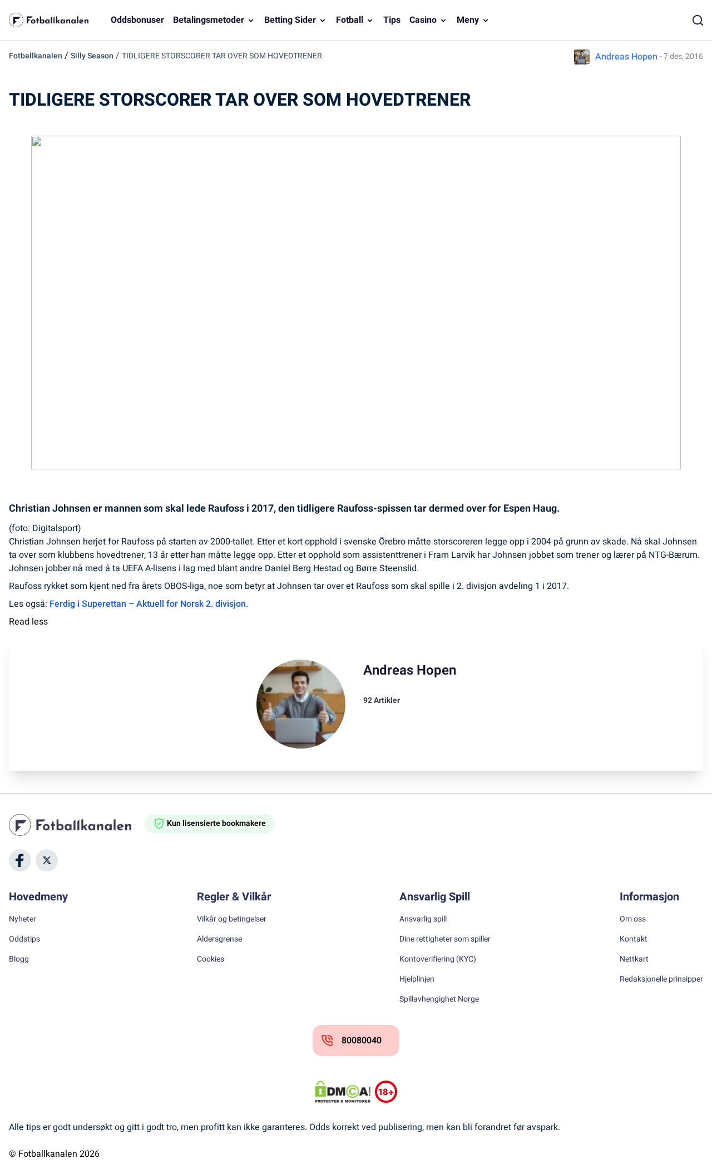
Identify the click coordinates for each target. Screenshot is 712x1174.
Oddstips (24, 939)
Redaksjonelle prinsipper (661, 979)
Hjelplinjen (416, 979)
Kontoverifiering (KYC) (437, 959)
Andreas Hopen (626, 56)
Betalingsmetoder (208, 20)
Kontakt (633, 939)
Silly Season (92, 56)
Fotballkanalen (35, 56)
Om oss (633, 919)
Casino (423, 20)
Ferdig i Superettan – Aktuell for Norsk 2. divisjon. (149, 604)
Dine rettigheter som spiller (445, 939)
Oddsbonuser (137, 20)
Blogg (19, 959)
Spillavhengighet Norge (439, 999)
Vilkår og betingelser (231, 919)
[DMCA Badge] (342, 1092)
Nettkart (634, 959)
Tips (391, 20)
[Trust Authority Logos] (386, 1092)
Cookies (210, 959)
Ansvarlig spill (423, 919)
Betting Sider (290, 20)
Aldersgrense (219, 939)
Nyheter (22, 919)
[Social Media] (20, 860)
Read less (28, 621)
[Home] (77, 825)
